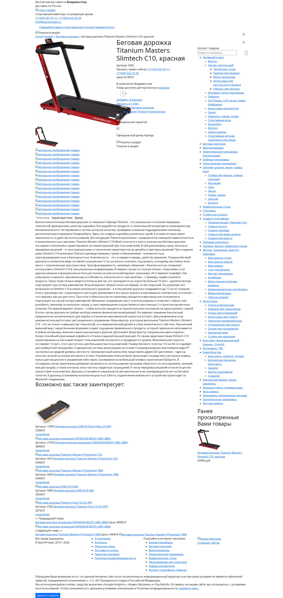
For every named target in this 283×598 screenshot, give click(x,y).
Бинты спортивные (220, 372)
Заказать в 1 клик (127, 104)
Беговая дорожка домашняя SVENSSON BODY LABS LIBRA (91, 442)
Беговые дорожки (142, 107)
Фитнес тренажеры (220, 273)
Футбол (212, 128)
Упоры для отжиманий (222, 313)
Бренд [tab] (79, 218)
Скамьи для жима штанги (224, 234)
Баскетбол (214, 124)
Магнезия (214, 183)
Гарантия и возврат (107, 554)
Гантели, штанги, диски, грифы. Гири (223, 169)
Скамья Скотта (217, 226)
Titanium (143, 111)
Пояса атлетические (221, 305)
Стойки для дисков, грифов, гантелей (225, 177)
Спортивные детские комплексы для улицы (222, 138)
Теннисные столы (224, 69)
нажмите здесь (188, 588)
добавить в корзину (129, 100)
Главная (44, 27)
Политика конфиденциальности (115, 558)
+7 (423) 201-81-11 (46, 18)
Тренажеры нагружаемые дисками (225, 395)
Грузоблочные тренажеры (219, 399)
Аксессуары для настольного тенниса (227, 83)
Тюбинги (213, 96)
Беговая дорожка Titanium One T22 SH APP (81, 506)
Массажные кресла (220, 262)
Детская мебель (213, 403)
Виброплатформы (219, 293)
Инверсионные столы (217, 207)
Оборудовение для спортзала (168, 562)
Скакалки (214, 376)
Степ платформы (219, 269)
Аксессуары (210, 301)
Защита (213, 368)
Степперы (209, 210)
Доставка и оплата (61, 27)
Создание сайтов (208, 543)
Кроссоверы (210, 391)
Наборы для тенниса (226, 89)
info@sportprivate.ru (48, 22)
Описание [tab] (43, 218)
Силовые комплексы (216, 242)
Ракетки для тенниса (226, 73)
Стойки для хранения (221, 336)
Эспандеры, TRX (213, 348)
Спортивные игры (219, 120)
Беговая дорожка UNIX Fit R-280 (74, 490)
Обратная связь (105, 546)
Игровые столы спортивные (226, 93)
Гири (211, 187)
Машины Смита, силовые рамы (223, 387)
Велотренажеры (213, 148)
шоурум (164, 87)
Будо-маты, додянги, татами (226, 356)
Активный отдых (213, 57)
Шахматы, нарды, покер (223, 116)
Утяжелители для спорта (224, 325)
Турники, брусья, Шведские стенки (225, 246)
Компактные (157, 111)
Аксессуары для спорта (222, 317)
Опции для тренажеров (223, 328)
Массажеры (215, 266)
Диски (212, 191)
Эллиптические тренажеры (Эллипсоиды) (220, 153)
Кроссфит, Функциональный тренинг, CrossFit (221, 342)
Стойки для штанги (215, 214)
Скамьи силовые (218, 230)
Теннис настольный (220, 65)
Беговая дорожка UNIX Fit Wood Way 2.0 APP (83, 426)
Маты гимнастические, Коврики (222, 283)
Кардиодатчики (218, 332)
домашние (130, 111)
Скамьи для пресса (220, 238)
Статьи (87, 27)
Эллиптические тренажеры (166, 554)
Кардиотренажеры (161, 542)
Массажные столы (219, 258)
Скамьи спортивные (216, 218)
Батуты (212, 61)
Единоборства (212, 352)
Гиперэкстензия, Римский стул (227, 222)
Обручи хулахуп (218, 297)
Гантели (213, 199)
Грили (212, 112)
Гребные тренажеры (216, 159)
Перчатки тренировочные (225, 321)
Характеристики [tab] (62, 218)
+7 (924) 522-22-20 (70, 18)
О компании (102, 538)
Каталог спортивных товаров (167, 570)
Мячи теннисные (224, 77)
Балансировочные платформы (227, 289)
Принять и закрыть (48, 595)
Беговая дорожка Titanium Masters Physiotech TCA (86, 458)
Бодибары (214, 277)
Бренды (78, 27)
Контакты (108, 27)
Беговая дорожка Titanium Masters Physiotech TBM (86, 474)
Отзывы (97, 27)
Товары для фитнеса (162, 566)
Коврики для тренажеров (224, 309)
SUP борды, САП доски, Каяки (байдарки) (226, 102)
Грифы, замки (216, 195)
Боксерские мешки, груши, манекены (220, 382)
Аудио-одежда (217, 132)
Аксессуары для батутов (223, 108)
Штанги (213, 203)
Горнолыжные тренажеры (219, 163)
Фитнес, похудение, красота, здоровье (221, 252)
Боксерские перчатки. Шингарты (222, 362)
